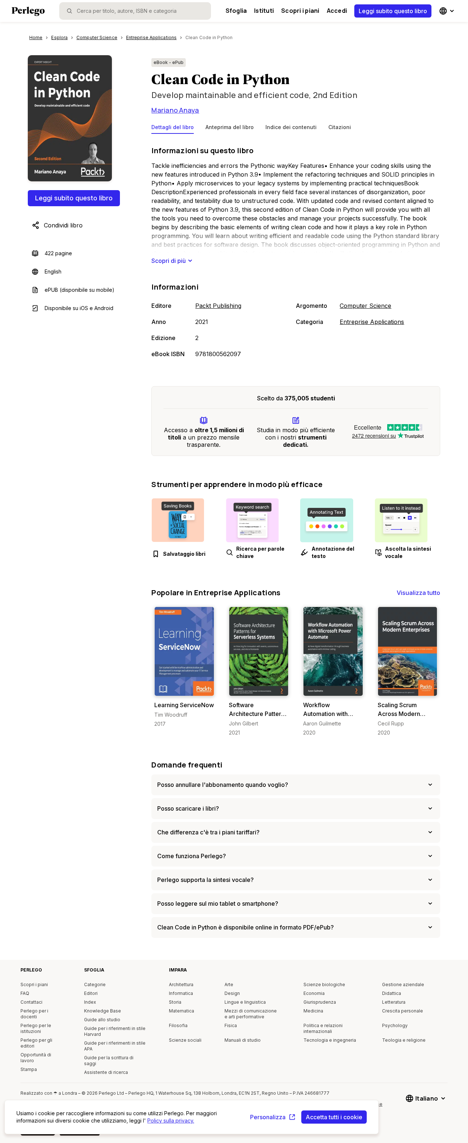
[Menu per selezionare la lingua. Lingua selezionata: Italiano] (447, 11)
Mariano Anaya (175, 110)
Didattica (391, 993)
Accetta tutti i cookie (334, 1117)
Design (232, 993)
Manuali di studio (242, 1040)
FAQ (24, 993)
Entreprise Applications (372, 321)
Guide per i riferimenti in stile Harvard (115, 1031)
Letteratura (393, 1002)
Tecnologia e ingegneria (329, 1040)
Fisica (230, 1025)
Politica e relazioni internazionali (323, 1028)
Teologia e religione (404, 1040)
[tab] (172, 129)
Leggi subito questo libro (393, 11)
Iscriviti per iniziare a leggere (186, 689)
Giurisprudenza (319, 1002)
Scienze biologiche (324, 984)
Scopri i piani (300, 11)
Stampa (28, 1069)
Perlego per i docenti (34, 1013)
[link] (184, 667)
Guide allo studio (102, 1019)
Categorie (95, 984)
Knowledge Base (102, 1011)
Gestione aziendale (403, 984)
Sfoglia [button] (236, 11)
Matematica (181, 1011)
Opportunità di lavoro (35, 1057)
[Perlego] (28, 12)
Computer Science (365, 305)
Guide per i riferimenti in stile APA (115, 1046)
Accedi (337, 11)
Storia (175, 1002)
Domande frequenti (186, 765)
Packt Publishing (218, 305)
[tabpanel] (295, 253)
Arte (228, 984)
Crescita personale (402, 1011)
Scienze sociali (185, 1040)
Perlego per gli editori (36, 1043)
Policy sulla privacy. (170, 1120)
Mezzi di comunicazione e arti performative (250, 1013)
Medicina (313, 1011)
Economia (314, 993)
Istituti (264, 11)
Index (90, 1002)
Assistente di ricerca (106, 1072)
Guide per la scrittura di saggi (108, 1060)
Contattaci (31, 1002)
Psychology (395, 1025)
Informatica (181, 993)
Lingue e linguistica (245, 1002)
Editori (91, 993)
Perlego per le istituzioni (35, 1028)
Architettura (181, 984)
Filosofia (178, 1025)
